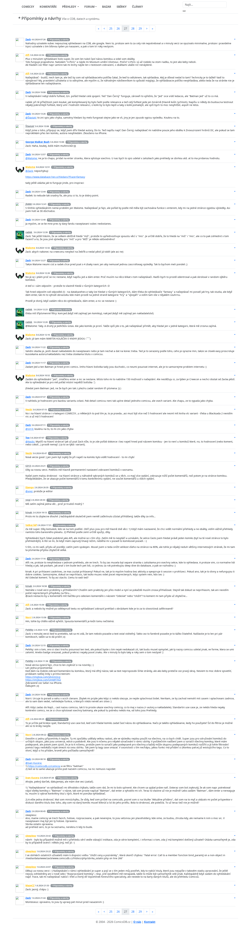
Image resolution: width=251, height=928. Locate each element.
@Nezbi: (30, 441)
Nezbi (28, 409)
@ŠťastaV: (31, 117)
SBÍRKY (122, 7)
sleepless (30, 835)
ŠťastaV (29, 126)
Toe (27, 437)
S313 (28, 465)
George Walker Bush (37, 141)
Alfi (27, 55)
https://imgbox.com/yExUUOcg (42, 676)
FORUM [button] (89, 7)
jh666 (28, 204)
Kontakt (149, 922)
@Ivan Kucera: (33, 763)
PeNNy (29, 629)
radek (28, 232)
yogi (28, 499)
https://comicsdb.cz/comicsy (44, 766)
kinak (28, 512)
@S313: (29, 429)
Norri (28, 617)
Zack (28, 39)
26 (118, 28)
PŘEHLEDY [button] (69, 7)
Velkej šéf (31, 525)
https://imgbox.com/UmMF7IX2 (43, 679)
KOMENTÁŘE (48, 7)
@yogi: (29, 491)
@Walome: (31, 158)
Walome (30, 167)
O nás (137, 922)
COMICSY (28, 7)
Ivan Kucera (32, 777)
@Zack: (29, 170)
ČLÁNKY (137, 7)
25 (110, 28)
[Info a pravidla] (232, 19)
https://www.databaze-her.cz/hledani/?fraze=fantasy (55, 176)
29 (140, 28)
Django (29, 487)
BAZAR (106, 7)
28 (132, 28)
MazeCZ (29, 885)
